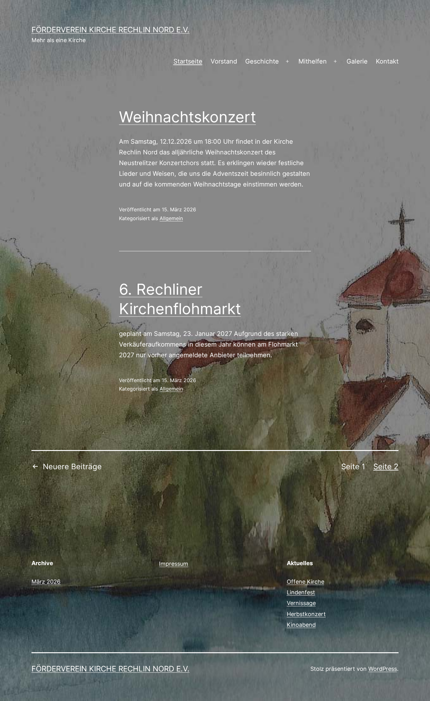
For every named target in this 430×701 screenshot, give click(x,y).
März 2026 (45, 581)
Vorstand (224, 61)
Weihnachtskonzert (187, 117)
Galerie (357, 61)
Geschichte (262, 61)
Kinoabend (301, 624)
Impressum (173, 563)
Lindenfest (301, 592)
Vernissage (301, 603)
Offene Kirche (305, 581)
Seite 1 (353, 466)
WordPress (382, 668)
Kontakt (387, 61)
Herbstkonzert (306, 614)
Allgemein (171, 218)
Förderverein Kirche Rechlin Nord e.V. (110, 29)
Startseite (187, 61)
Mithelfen (312, 61)
